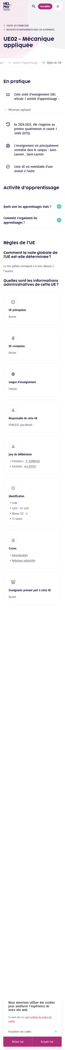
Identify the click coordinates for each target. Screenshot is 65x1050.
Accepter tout (47, 1041)
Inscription (45, 6)
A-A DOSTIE (30, 466)
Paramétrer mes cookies (19, 1031)
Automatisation (20, 555)
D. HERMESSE (33, 461)
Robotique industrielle (23, 560)
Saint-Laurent (35, 154)
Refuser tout (18, 1041)
